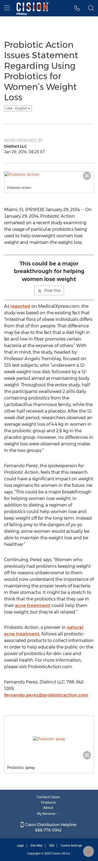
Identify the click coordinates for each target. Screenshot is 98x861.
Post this (52, 290)
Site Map (36, 845)
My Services (46, 814)
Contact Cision (48, 797)
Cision (56, 853)
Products (48, 802)
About (48, 808)
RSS (51, 845)
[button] (77, 8)
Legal (20, 845)
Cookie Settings (71, 845)
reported (20, 306)
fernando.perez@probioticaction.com (46, 695)
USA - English (17, 108)
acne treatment (32, 605)
